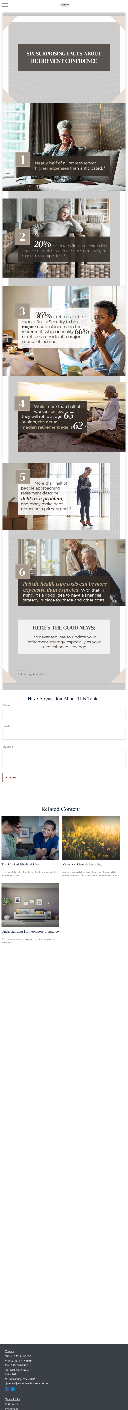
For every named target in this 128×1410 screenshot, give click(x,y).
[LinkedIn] (13, 1389)
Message (7, 747)
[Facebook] (7, 1389)
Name (6, 705)
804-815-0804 (23, 1361)
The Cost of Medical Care (21, 864)
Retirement (11, 1404)
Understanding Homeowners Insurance (30, 931)
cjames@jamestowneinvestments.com (27, 1383)
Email (6, 726)
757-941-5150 (22, 1356)
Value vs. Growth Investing (82, 864)
